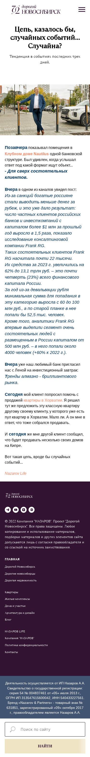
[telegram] (8, 510)
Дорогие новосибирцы (20, 574)
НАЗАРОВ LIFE (15, 631)
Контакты (11, 652)
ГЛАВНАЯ (12, 559)
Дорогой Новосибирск (20, 567)
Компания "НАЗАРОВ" (19, 638)
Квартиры (11, 592)
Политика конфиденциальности (26, 645)
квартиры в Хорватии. (43, 400)
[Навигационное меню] (81, 9)
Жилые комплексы (17, 599)
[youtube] (16, 510)
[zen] (24, 510)
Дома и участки (15, 606)
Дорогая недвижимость (20, 580)
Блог (8, 620)
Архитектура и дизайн (20, 613)
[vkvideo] (32, 510)
